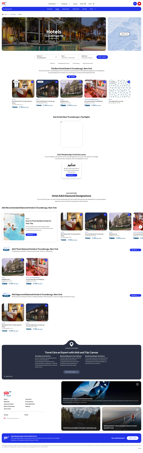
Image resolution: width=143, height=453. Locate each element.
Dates (63, 56)
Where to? (39, 56)
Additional (84, 56)
